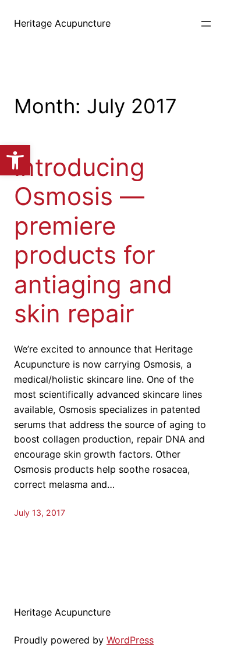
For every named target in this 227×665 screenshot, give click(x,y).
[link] (15, 160)
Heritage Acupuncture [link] (62, 23)
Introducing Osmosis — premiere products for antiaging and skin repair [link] (93, 240)
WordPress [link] (130, 640)
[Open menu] (206, 24)
